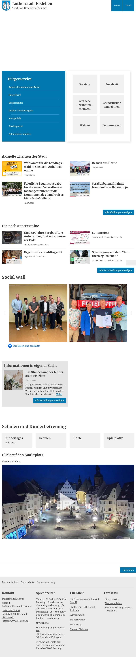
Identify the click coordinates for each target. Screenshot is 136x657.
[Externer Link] (131, 261)
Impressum (43, 582)
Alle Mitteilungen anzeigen (49, 400)
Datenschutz (27, 582)
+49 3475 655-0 (11, 610)
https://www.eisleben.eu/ (15, 621)
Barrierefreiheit (10, 582)
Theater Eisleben (79, 629)
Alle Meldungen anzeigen (118, 212)
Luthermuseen (78, 619)
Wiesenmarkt (77, 615)
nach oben (128, 570)
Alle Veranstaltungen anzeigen (115, 270)
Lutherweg (75, 624)
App (53, 582)
